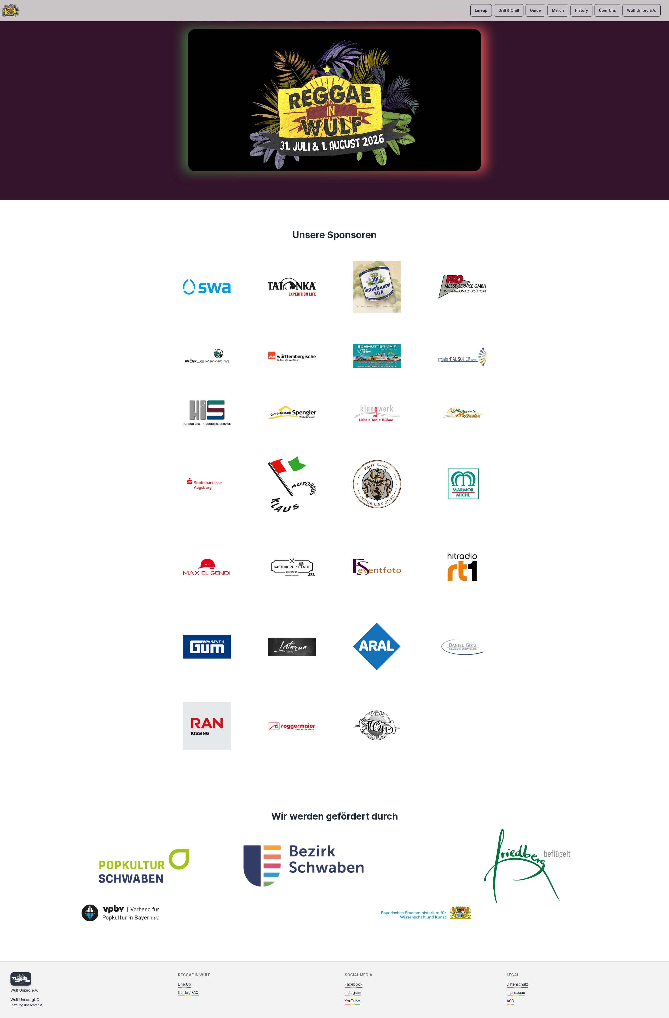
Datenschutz (517, 984)
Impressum (516, 992)
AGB (510, 1001)
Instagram (353, 992)
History (581, 10)
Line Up (184, 984)
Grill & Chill (508, 10)
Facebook (353, 984)
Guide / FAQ (188, 992)
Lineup (481, 10)
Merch (558, 10)
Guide (535, 10)
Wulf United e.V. (641, 10)
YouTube (352, 1001)
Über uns (607, 10)
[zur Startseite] (10, 10)
